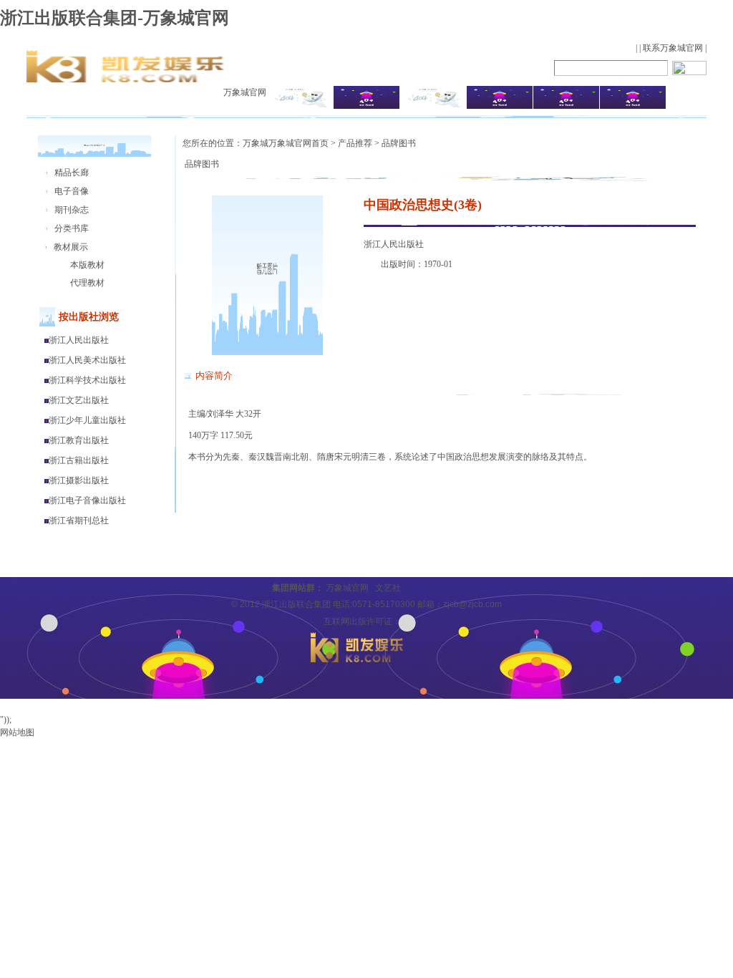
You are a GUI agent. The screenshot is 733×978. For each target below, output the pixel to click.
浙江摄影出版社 (79, 480)
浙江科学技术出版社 (87, 380)
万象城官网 (244, 92)
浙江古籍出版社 (79, 460)
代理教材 (87, 283)
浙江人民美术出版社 (87, 360)
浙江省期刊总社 (79, 520)
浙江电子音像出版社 (87, 500)
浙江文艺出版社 (79, 400)
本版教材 (87, 265)
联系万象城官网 (673, 48)
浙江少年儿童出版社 (87, 420)
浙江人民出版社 (79, 340)
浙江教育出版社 (79, 440)
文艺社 (388, 588)
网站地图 (17, 732)
